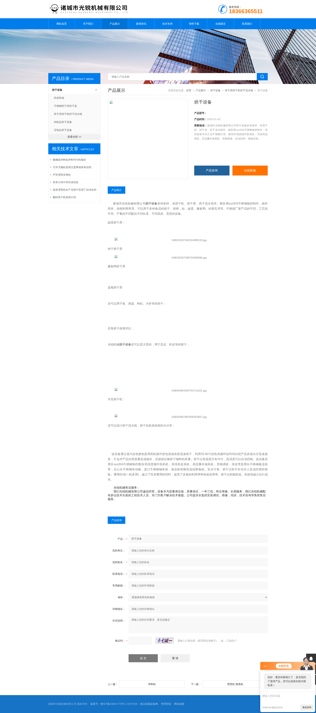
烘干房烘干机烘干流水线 (68, 113)
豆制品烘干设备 (63, 130)
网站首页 (62, 23)
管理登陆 (166, 703)
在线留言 (220, 23)
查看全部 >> (74, 136)
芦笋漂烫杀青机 (62, 174)
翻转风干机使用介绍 (64, 197)
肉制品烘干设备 (63, 122)
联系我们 (247, 23)
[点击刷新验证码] (164, 641)
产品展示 (115, 23)
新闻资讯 (141, 23)
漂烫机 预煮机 (235, 684)
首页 (188, 90)
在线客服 (250, 170)
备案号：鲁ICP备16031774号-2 (108, 703)
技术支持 (167, 23)
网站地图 (179, 703)
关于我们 (88, 23)
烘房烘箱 (59, 97)
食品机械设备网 (149, 703)
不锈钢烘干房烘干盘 (65, 105)
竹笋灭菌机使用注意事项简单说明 (72, 167)
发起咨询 (306, 707)
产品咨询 (212, 170)
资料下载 (194, 23)
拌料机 (152, 684)
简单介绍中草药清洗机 (65, 182)
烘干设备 (57, 89)
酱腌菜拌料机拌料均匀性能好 (69, 159)
